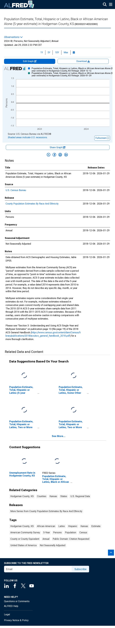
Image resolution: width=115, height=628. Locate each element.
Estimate (95, 526)
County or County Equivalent (24, 538)
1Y (41, 52)
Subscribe (80, 569)
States (63, 496)
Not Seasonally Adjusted (52, 545)
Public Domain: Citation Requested (71, 538)
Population (70, 532)
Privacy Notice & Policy (16, 620)
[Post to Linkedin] (66, 154)
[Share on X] (48, 154)
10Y (57, 52)
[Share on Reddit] (60, 154)
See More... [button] (58, 436)
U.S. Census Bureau (16, 190)
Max (66, 52)
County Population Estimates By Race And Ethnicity (32, 203)
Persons (57, 532)
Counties (41, 496)
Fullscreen (101, 138)
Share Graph (56, 147)
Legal (7, 614)
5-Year (46, 532)
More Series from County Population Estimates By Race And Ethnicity (46, 511)
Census (83, 532)
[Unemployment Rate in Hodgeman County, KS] (24, 461)
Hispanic (72, 526)
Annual (46, 538)
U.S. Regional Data (80, 496)
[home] (19, 4)
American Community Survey (25, 532)
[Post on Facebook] (54, 154)
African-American (46, 526)
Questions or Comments (16, 601)
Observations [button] (12, 37)
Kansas (53, 496)
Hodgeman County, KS (22, 496)
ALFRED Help (11, 606)
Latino (61, 526)
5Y (49, 52)
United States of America (23, 545)
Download (81, 61)
